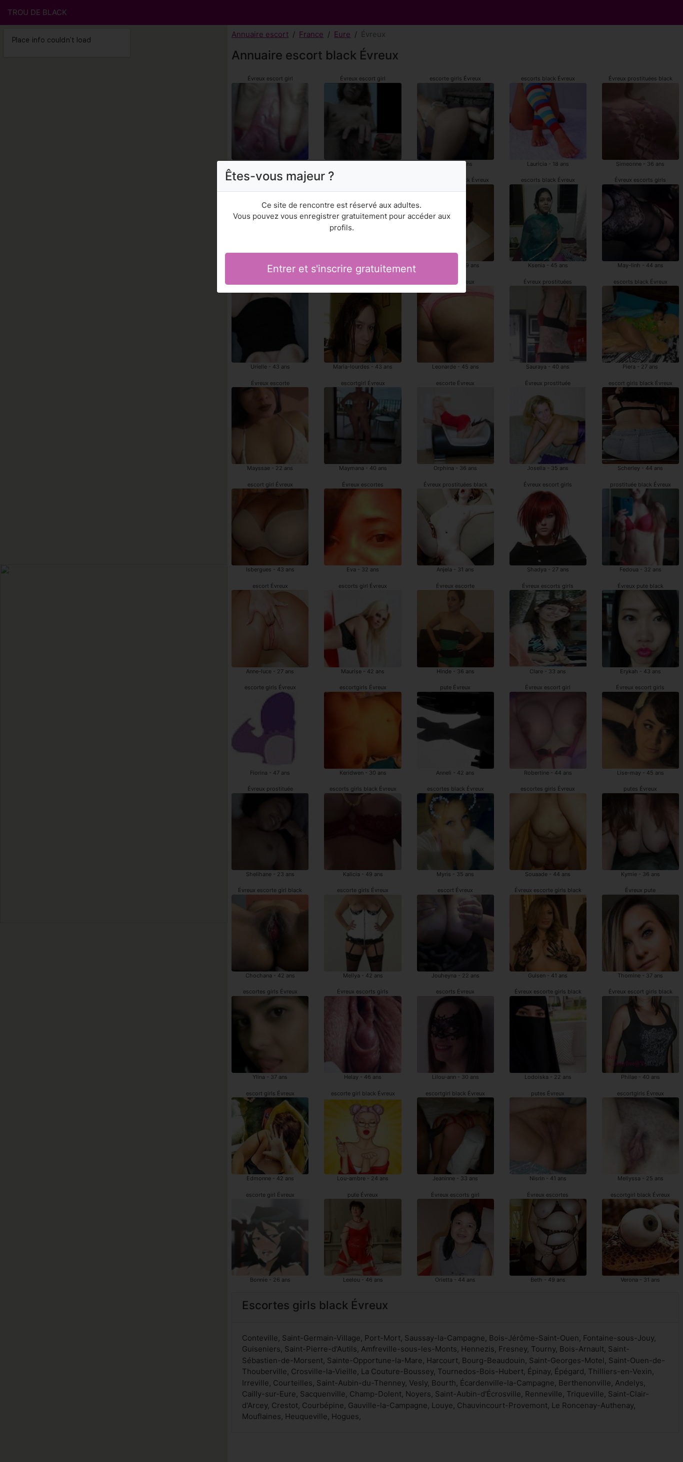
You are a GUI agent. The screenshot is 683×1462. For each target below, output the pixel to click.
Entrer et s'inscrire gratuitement (341, 269)
